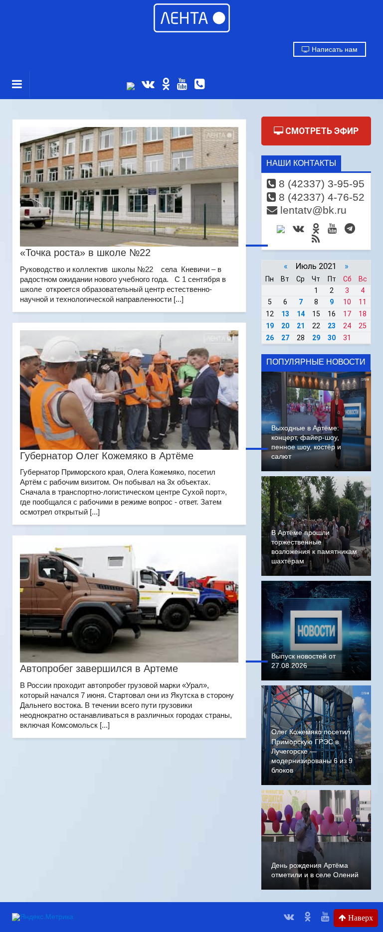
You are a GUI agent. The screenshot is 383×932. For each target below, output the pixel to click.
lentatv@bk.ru (312, 210)
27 (285, 338)
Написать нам (334, 49)
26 (270, 338)
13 (285, 314)
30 (332, 338)
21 (301, 326)
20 (285, 326)
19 (270, 326)
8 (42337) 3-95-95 (320, 183)
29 (316, 338)
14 (301, 314)
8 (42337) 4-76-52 (320, 197)
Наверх (359, 918)
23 (332, 326)
